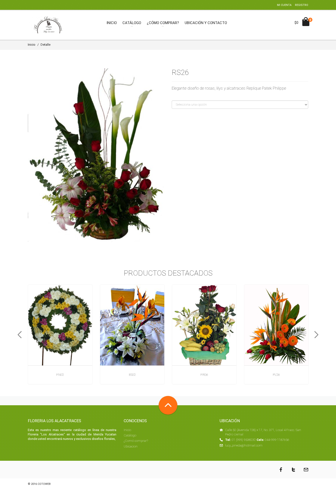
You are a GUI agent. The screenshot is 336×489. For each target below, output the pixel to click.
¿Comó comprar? (136, 441)
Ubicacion (130, 446)
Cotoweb (44, 484)
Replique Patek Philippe (266, 88)
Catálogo (130, 435)
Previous (18, 335)
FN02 (60, 375)
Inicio (31, 44)
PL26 (276, 375)
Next (318, 335)
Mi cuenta (284, 5)
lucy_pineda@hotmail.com (243, 445)
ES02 (132, 375)
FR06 (204, 375)
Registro (301, 5)
